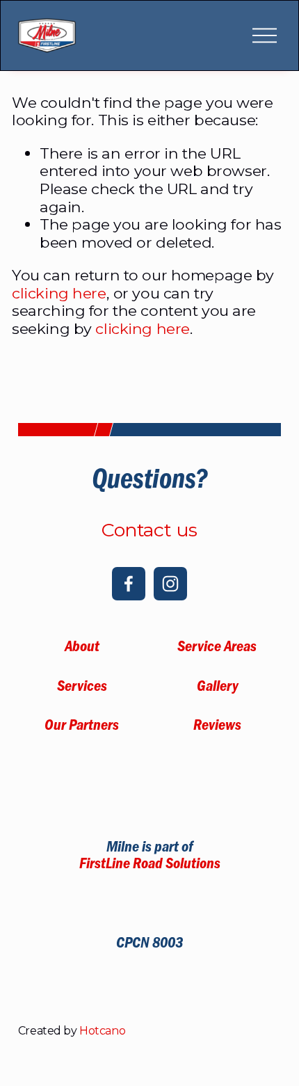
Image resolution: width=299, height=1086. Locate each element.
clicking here (59, 293)
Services (82, 688)
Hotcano (102, 1030)
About (82, 648)
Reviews (217, 727)
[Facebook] (128, 583)
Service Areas (217, 648)
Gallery (217, 688)
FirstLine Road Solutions (149, 865)
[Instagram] (170, 583)
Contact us (149, 530)
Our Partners (82, 727)
